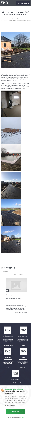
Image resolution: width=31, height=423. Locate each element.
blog (18, 18)
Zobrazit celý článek (20, 312)
